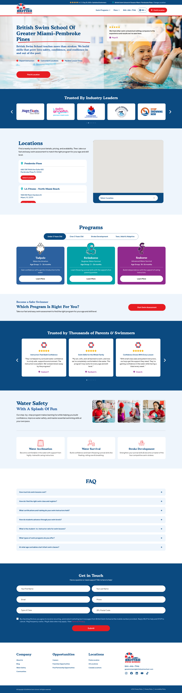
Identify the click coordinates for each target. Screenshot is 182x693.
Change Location (159, 2)
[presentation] (87, 380)
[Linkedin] (136, 673)
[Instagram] (126, 673)
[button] (12, 112)
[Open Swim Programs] (109, 10)
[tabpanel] (44, 359)
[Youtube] (142, 673)
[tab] (55, 236)
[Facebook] (131, 673)
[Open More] (119, 10)
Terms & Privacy (78, 621)
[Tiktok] (147, 673)
